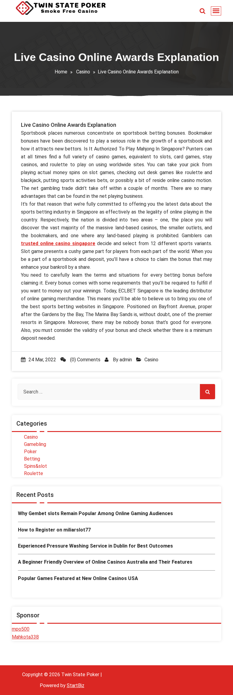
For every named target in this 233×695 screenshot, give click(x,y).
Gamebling (35, 444)
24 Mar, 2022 (42, 360)
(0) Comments (84, 360)
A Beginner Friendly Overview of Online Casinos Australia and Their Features (105, 562)
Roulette (33, 473)
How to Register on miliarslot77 (54, 530)
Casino (83, 72)
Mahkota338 (25, 637)
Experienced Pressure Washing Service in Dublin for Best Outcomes (95, 546)
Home (61, 72)
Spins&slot (35, 466)
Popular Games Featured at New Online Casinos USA (78, 578)
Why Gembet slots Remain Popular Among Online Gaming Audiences (95, 513)
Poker (30, 451)
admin (126, 360)
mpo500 (20, 629)
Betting (32, 459)
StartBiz (75, 685)
